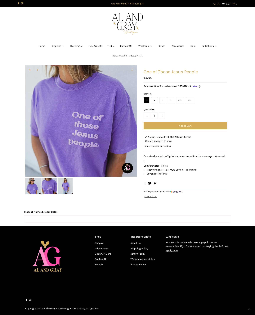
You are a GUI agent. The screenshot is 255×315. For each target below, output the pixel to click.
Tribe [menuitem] (111, 46)
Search (99, 264)
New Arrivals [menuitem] (95, 46)
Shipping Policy (139, 248)
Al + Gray (51, 308)
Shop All (99, 242)
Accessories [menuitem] (178, 46)
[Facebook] (18, 3)
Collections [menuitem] (208, 46)
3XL (190, 100)
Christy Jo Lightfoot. (88, 308)
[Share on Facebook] (145, 183)
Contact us (150, 196)
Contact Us (101, 259)
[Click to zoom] (132, 70)
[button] (185, 191)
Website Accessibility (142, 259)
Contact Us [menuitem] (126, 46)
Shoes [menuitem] (161, 46)
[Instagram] (22, 3)
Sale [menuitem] (193, 46)
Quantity (149, 109)
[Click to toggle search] (214, 3)
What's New (101, 248)
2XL (180, 100)
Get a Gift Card (103, 253)
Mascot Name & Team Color (40, 211)
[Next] (37, 70)
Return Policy (137, 253)
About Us (135, 242)
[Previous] (30, 70)
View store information (158, 146)
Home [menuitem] (42, 46)
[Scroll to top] (249, 309)
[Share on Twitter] (150, 183)
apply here (172, 250)
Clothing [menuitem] (75, 46)
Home (115, 56)
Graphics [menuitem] (57, 46)
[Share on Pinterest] (155, 183)
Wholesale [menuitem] (144, 46)
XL (170, 100)
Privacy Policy (138, 264)
